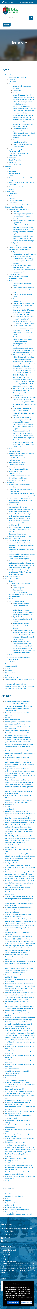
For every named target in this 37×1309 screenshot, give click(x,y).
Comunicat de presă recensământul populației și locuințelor (19, 1139)
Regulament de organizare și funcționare (22, 87)
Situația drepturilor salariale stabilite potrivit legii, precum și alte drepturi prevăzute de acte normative (23, 259)
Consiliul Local (9, 191)
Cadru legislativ (14, 467)
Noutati (7, 892)
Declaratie (8, 717)
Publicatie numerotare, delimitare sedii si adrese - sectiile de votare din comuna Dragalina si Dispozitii (18, 909)
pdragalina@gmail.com (12, 1240)
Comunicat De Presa (11, 1078)
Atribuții (11, 196)
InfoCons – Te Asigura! (12, 677)
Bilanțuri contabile (15, 274)
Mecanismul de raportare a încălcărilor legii (21, 550)
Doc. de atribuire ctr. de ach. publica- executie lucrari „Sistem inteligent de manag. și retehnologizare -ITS (23, 340)
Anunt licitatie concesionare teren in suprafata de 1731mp (20, 1065)
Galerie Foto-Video (15, 160)
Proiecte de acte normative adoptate (21, 514)
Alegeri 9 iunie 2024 (15, 471)
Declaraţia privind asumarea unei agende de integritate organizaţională (22, 555)
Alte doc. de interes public (17, 480)
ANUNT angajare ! (11, 1118)
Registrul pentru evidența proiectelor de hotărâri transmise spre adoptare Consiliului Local (23, 612)
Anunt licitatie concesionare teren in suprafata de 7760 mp (20, 1052)
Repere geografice (15, 155)
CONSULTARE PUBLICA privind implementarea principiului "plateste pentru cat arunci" (19, 1092)
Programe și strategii (16, 149)
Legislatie (16, 211)
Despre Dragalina (10, 75)
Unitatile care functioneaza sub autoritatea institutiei (23, 125)
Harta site (8, 670)
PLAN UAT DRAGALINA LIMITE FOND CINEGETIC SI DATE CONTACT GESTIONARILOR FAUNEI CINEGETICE (20, 1084)
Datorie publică (18, 590)
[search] (31, 18)
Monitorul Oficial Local (12, 576)
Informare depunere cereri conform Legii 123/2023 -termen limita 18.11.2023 (18, 1020)
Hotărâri (12, 198)
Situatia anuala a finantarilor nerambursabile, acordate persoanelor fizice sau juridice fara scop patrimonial (24, 268)
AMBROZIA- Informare (12, 719)
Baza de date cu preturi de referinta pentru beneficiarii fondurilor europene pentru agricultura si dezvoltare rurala (19, 970)
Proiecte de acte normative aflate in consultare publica (20, 490)
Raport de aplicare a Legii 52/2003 (20, 518)
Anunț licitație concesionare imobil (16, 1145)
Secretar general (14, 173)
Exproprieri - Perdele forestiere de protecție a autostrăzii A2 (20, 1177)
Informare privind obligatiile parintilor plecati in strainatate (19, 980)
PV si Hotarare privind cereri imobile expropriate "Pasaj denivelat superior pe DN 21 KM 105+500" (20, 753)
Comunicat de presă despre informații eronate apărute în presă (20, 1135)
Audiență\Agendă (14, 460)
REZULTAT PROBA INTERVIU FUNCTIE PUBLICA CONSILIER (20, 1108)
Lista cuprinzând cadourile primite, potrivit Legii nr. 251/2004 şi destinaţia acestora (21, 545)
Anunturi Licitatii (14, 473)
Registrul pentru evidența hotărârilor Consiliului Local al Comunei (22, 619)
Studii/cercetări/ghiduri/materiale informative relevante (20, 573)
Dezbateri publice (14, 505)
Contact (7, 664)
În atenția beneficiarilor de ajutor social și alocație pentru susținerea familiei (18, 1025)
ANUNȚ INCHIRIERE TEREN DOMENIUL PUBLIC (20, 1111)
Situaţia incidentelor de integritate (20, 570)
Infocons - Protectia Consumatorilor (17, 673)
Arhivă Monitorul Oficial (12, 579)
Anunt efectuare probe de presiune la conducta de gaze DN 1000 (20, 846)
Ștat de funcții (17, 93)
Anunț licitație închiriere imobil (15, 1143)
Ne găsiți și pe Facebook (26, 2)
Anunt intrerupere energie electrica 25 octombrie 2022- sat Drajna (17, 1103)
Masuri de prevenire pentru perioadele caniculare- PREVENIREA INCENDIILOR (17, 702)
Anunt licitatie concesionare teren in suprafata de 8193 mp (20, 1061)
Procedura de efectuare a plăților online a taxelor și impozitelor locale (18, 1173)
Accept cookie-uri (13, 1302)
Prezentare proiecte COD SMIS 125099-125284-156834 (20, 868)
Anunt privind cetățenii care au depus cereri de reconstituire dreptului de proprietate (20, 864)
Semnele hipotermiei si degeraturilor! (17, 731)
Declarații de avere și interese (18, 449)
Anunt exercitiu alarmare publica (15, 1010)
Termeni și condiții (11, 666)
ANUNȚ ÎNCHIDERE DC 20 (13, 1113)
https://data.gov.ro (15, 164)
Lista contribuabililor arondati (14, 1089)
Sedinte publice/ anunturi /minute (19, 516)
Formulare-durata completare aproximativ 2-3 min (18, 277)
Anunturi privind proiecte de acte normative (19, 486)
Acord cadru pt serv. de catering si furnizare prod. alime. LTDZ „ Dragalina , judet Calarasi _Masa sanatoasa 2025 (23, 391)
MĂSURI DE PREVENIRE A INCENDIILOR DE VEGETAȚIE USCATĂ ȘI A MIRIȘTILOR (18, 801)
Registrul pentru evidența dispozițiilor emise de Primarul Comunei (22, 625)
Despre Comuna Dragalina (17, 77)
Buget (15, 585)
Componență (13, 193)
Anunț (7, 1181)
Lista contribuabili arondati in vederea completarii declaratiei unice (17, 888)
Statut (11, 655)
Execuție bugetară (18, 588)
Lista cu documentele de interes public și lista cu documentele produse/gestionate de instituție (23, 238)
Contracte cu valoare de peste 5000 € (22, 295)
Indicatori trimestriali (20, 592)
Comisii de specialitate (16, 200)
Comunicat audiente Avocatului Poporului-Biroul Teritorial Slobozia (18, 915)
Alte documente (14, 599)
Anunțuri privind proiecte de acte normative (19, 1214)
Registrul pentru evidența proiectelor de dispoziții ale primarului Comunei (21, 605)
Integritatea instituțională (13, 538)
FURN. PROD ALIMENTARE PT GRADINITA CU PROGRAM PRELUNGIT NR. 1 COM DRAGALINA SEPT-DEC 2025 (24, 412)
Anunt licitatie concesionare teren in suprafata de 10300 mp (20, 1047)
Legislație (12, 79)
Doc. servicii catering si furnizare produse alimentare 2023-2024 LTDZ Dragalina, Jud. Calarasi (23, 312)
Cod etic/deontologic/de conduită (20, 541)
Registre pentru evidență (17, 601)
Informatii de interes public (14, 207)
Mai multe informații (11, 1300)
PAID (6, 675)
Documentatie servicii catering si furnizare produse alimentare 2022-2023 (23, 305)
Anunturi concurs (10, 1075)
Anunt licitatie (9, 804)
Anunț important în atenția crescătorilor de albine (19, 1130)
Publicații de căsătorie (16, 455)
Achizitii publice (14, 281)
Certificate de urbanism (16, 464)
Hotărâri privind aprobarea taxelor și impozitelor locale (20, 595)
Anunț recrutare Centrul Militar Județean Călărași (18, 1121)
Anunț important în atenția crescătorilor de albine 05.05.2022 (19, 1126)
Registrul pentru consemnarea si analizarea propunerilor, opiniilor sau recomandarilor (20, 500)
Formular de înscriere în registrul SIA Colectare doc (20, 1097)
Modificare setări (26, 1302)
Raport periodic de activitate (18, 469)
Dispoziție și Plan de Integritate (19, 558)
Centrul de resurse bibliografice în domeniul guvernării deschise (19, 477)
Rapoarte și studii (14, 151)
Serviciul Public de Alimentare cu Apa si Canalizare (21, 183)
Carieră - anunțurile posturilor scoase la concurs (22, 145)
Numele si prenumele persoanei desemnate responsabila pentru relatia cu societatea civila (22, 522)
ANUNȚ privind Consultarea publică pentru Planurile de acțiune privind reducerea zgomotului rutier (18, 708)
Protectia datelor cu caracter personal (21, 453)
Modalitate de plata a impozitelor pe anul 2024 (20, 1017)
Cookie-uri (8, 668)
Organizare (12, 84)
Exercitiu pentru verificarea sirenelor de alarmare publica (17, 727)
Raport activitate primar (21, 153)
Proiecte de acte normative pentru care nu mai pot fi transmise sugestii (21, 510)
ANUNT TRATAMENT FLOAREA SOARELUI (18, 1116)
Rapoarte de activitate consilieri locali (21, 205)
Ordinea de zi (13, 202)
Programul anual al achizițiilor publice (22, 284)
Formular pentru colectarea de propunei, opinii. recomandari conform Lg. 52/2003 (22, 495)
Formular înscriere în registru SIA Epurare (18, 1100)
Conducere (12, 81)
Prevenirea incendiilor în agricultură (16, 954)
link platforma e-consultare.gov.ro (20, 536)
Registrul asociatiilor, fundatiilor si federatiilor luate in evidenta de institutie (20, 529)
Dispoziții (12, 581)
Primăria (8, 167)
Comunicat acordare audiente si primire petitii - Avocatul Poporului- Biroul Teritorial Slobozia (20, 821)
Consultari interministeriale (18, 507)
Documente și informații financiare (20, 583)
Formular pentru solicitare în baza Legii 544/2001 (24, 221)
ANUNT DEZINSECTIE (12, 1069)
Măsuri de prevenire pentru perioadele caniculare (17, 714)
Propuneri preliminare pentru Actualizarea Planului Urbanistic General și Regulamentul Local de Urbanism (19, 1167)
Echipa (11, 175)
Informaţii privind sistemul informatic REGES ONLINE (19, 850)
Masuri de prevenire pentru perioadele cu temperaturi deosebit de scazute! (18, 734)
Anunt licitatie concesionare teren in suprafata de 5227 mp (20, 1056)
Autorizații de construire (17, 462)
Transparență (9, 482)
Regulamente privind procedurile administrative (19, 658)
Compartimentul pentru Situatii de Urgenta (20, 188)
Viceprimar (12, 171)
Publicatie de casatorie (20, 458)
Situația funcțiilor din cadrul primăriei (17, 1209)
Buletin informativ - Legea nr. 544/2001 (21, 247)
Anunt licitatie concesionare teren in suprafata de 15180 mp (20, 1043)
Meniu (7, 25)
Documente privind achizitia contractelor (22, 300)
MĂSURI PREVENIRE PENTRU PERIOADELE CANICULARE (18, 796)
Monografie (12, 158)
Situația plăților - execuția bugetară (24, 254)
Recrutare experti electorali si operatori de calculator (19, 1014)
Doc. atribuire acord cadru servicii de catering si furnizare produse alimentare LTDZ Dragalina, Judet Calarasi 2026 (23, 443)
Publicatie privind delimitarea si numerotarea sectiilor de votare (19, 976)
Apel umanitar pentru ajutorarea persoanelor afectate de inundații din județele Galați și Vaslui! (19, 927)
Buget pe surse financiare (21, 252)
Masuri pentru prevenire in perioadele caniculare (17, 958)
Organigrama (17, 90)
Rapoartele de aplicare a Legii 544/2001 (22, 244)
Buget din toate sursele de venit (19, 249)
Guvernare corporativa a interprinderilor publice (20, 141)
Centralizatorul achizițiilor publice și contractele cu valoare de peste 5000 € (23, 289)
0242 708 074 (9, 1237)
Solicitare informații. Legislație (19, 209)
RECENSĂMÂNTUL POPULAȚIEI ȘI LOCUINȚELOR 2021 (15, 1159)
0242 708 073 (8, 2)
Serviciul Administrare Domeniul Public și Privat (22, 179)
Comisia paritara (14, 451)
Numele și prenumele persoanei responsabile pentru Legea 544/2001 (23, 216)
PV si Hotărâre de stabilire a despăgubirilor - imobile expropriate (19, 792)
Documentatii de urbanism (17, 534)
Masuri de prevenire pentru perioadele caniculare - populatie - (17, 1072)
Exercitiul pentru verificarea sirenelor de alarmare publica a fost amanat (18, 723)
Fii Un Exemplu (9, 894)
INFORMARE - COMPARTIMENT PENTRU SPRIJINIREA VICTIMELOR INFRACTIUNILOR (19, 1029)
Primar (11, 169)
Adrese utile (13, 162)
